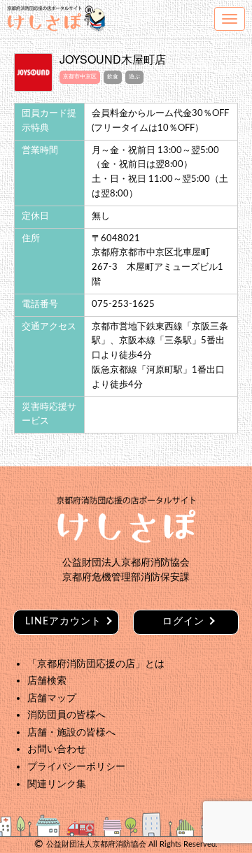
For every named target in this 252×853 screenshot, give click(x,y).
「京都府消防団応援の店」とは (95, 664)
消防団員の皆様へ (66, 715)
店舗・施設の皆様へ (71, 732)
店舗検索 (46, 680)
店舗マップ (51, 698)
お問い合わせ (56, 749)
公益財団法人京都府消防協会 (96, 844)
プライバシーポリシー (76, 766)
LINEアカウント (63, 621)
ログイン (183, 621)
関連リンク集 (56, 784)
